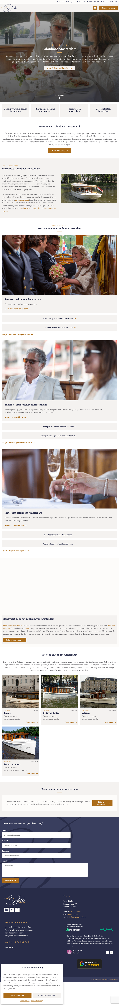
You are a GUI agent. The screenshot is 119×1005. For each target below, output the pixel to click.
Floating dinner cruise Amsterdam (19, 930)
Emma (26, 628)
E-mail (5, 840)
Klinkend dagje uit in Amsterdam (45, 109)
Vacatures (9, 947)
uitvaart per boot (22, 200)
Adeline (86, 712)
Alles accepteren (17, 995)
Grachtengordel (33, 208)
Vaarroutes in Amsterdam (74, 109)
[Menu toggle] (95, 8)
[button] (111, 952)
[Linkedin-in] (6, 910)
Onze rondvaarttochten (13, 625)
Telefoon (5, 851)
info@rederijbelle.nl (77, 917)
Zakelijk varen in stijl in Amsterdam (15, 109)
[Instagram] (12, 910)
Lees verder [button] (69, 947)
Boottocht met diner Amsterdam (18, 927)
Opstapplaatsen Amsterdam (103, 109)
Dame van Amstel (12, 764)
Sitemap (93, 979)
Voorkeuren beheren (46, 995)
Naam (4, 830)
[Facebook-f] (17, 910)
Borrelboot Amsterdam (14, 933)
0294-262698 (72, 914)
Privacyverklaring (37, 1001)
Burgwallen (21, 208)
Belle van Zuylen (51, 712)
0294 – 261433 (75, 911)
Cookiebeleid (25, 1001)
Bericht (5, 861)
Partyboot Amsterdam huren (16, 935)
